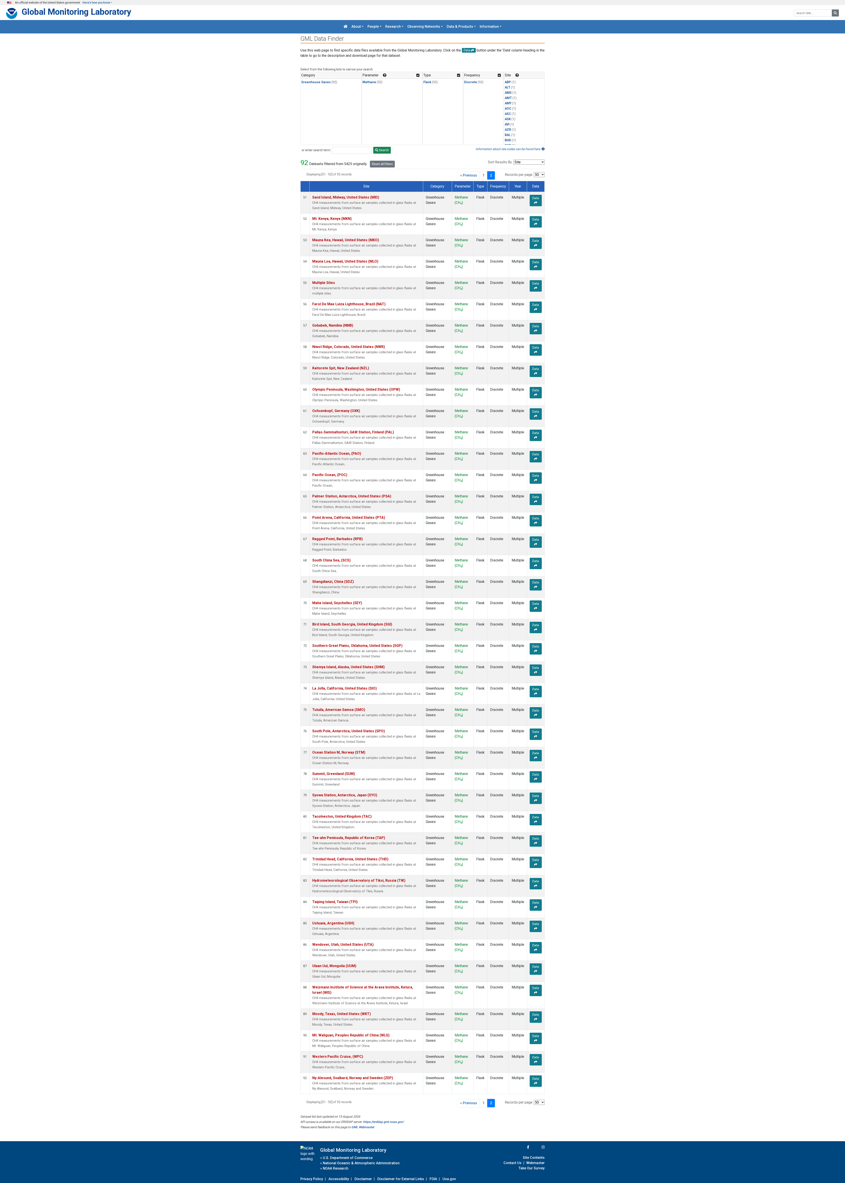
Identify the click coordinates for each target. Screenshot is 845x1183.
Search (383, 150)
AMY (508, 103)
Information (489, 27)
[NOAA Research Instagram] (537, 1147)
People (373, 27)
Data (535, 198)
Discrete (470, 82)
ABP (508, 82)
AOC (508, 108)
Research (393, 27)
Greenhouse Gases (316, 82)
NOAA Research (335, 1168)
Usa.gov (449, 1179)
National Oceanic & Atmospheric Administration (361, 1163)
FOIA (433, 1179)
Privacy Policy (311, 1179)
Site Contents (534, 1157)
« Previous (468, 175)
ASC (508, 114)
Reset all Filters (382, 164)
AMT (508, 98)
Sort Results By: (500, 162)
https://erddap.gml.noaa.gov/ (383, 1122)
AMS (508, 93)
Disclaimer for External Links (400, 1179)
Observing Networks (423, 27)
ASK (508, 119)
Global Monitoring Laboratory (76, 12)
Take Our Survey (531, 1168)
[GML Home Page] (345, 27)
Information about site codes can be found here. (509, 149)
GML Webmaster (362, 1127)
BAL (508, 135)
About (356, 27)
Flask (427, 82)
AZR (508, 130)
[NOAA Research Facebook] (522, 1147)
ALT (507, 87)
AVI (507, 124)
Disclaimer (363, 1179)
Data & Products (460, 27)
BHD (508, 140)
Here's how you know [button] (96, 2)
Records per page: (519, 175)
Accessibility (339, 1179)
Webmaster (535, 1163)
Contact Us (512, 1163)
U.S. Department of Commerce (348, 1158)
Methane (369, 82)
